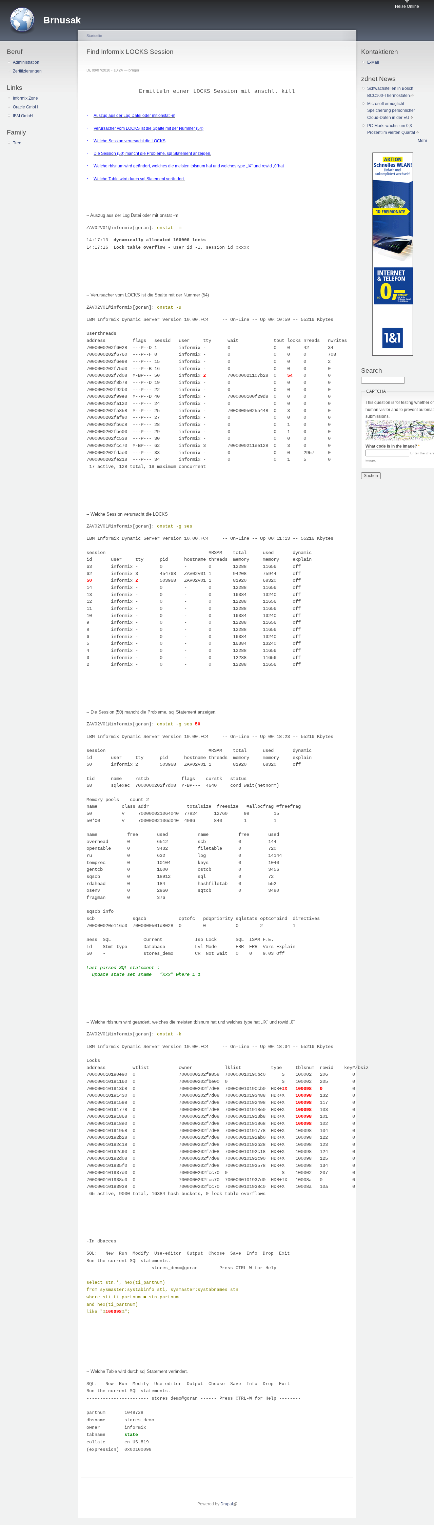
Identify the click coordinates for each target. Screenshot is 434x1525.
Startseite (94, 36)
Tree (17, 143)
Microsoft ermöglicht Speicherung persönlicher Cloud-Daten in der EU (391, 110)
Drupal (228, 1504)
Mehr (422, 140)
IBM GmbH (23, 116)
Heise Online (407, 6)
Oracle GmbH (25, 107)
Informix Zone (25, 98)
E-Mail (373, 62)
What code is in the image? (393, 446)
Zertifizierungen (27, 71)
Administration (26, 62)
